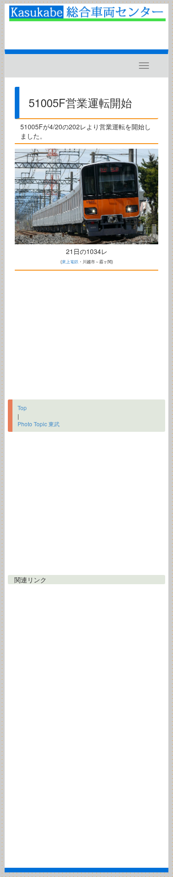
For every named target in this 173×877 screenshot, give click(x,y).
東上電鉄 (70, 262)
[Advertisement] (86, 332)
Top (22, 407)
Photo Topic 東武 (39, 424)
